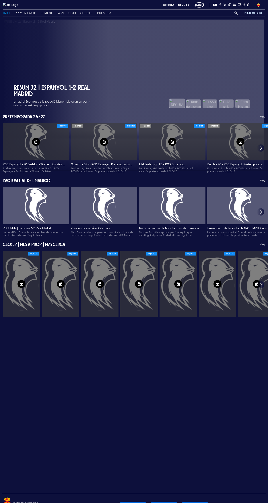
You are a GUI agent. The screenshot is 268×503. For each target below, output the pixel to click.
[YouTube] (215, 5)
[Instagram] (229, 4)
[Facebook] (220, 4)
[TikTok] (243, 4)
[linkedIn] (234, 4)
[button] (260, 148)
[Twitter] (225, 4)
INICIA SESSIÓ (253, 13)
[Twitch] (239, 4)
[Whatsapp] (248, 4)
